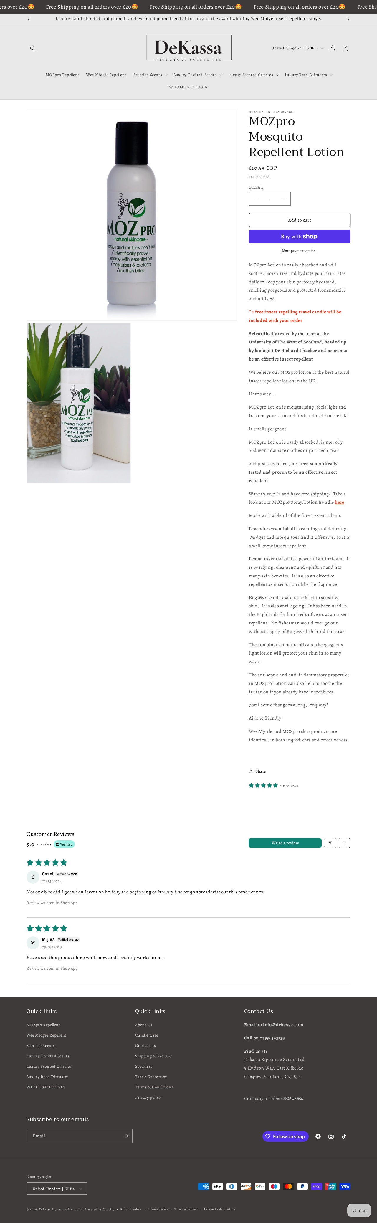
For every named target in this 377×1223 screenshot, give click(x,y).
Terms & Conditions (154, 1087)
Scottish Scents (41, 1045)
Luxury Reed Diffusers (48, 1077)
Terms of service (186, 1209)
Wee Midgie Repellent (47, 1035)
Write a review (285, 843)
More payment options (300, 250)
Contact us (145, 1045)
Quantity (256, 187)
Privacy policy (148, 1097)
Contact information (219, 1209)
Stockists (143, 1066)
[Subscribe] (125, 1136)
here (339, 502)
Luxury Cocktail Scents (48, 1056)
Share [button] (261, 771)
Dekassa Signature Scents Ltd (61, 1209)
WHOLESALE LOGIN (46, 1087)
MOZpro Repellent (43, 1025)
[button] (33, 48)
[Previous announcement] (28, 19)
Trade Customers (151, 1077)
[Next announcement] (348, 19)
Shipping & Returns (153, 1056)
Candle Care (146, 1035)
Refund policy (130, 1209)
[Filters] (330, 843)
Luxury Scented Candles (49, 1066)
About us (143, 1025)
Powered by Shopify (100, 1209)
